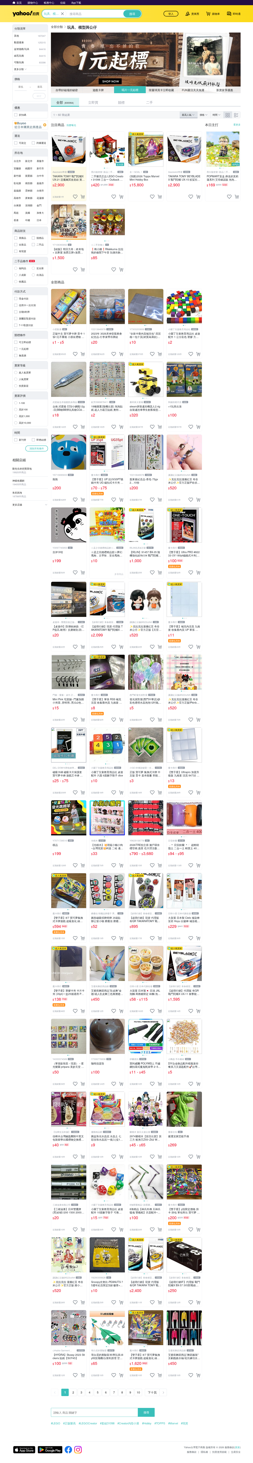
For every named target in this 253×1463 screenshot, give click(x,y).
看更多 (237, 124)
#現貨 (184, 1423)
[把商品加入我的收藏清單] (75, 196)
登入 (171, 14)
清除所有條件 (36, 448)
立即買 (93, 102)
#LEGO (55, 1423)
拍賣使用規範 (219, 1452)
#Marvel (173, 1423)
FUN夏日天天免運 (193, 90)
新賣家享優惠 (224, 90)
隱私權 (204, 1452)
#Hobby (147, 1423)
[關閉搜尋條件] (62, 13)
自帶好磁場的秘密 (67, 90)
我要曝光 (71, 125)
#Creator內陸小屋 (128, 1423)
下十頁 (152, 1392)
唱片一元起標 (129, 90)
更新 (237, 1447)
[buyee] (30, 125)
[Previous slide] (92, 149)
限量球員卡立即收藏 (161, 90)
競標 (121, 102)
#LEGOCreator (88, 1423)
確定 (39, 96)
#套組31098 (107, 1423)
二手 (149, 102)
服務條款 (192, 1452)
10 (138, 1392)
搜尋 (146, 1412)
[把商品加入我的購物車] (82, 196)
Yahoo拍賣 (25, 13)
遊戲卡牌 (98, 90)
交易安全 (236, 1452)
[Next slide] (122, 149)
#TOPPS (159, 1423)
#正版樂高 (69, 1423)
